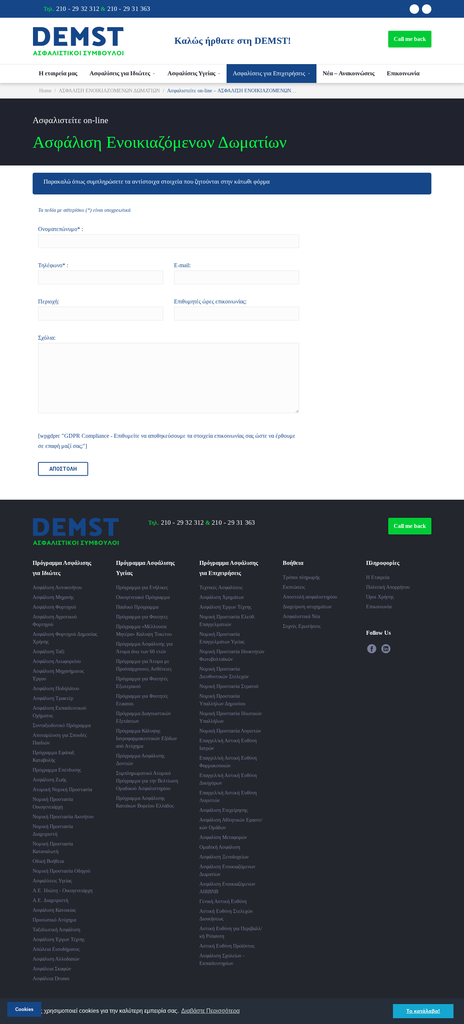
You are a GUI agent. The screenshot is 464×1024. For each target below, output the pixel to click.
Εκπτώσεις (294, 587)
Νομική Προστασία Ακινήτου (63, 816)
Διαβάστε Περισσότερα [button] (210, 1011)
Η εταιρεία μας (58, 73)
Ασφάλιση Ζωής (50, 779)
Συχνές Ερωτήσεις (302, 626)
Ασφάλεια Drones (51, 978)
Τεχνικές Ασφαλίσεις (221, 587)
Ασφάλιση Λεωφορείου (57, 661)
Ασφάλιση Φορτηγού (54, 607)
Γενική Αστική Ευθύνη (222, 901)
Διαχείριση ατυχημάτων (307, 606)
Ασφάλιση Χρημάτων (221, 597)
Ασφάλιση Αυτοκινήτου (57, 587)
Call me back (410, 39)
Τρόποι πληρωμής (301, 577)
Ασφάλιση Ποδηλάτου (56, 688)
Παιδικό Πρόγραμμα (137, 607)
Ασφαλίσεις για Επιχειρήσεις (269, 73)
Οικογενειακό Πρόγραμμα (143, 597)
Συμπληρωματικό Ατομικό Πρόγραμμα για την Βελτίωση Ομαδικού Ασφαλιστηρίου (147, 781)
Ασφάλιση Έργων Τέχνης (59, 939)
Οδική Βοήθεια (48, 861)
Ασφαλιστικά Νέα (301, 616)
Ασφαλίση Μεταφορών (223, 837)
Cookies (24, 1009)
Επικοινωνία (403, 73)
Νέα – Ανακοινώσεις (348, 73)
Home (45, 90)
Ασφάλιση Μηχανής (53, 597)
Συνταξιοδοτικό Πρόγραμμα (62, 725)
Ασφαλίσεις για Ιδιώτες (120, 73)
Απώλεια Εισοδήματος (56, 949)
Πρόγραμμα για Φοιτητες (142, 617)
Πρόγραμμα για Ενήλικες (142, 587)
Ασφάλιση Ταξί (49, 651)
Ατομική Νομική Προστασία (62, 789)
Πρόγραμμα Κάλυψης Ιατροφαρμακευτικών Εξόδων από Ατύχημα (146, 738)
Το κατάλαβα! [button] (423, 1011)
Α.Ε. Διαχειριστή (50, 900)
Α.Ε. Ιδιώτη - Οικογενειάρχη (62, 890)
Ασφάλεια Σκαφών (52, 968)
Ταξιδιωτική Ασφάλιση (56, 929)
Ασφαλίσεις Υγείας (191, 73)
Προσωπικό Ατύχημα (54, 920)
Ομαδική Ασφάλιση (219, 847)
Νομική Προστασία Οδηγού (61, 871)
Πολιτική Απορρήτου (388, 587)
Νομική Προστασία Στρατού (228, 686)
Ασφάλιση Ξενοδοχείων (224, 857)
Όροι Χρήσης (380, 597)
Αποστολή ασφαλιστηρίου (310, 597)
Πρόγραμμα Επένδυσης (57, 770)
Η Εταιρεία (377, 577)
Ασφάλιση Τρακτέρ (53, 698)
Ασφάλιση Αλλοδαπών (56, 959)
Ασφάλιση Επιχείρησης (223, 810)
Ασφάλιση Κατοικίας (54, 910)
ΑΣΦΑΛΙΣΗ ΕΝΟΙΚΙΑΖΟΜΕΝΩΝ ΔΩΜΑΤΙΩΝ (109, 90)
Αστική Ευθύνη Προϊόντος (227, 946)
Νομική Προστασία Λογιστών (230, 731)
